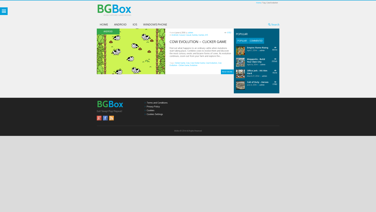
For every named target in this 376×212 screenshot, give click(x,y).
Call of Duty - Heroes (257, 82)
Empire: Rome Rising (257, 47)
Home (258, 3)
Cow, (188, 63)
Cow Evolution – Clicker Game (198, 41)
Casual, (182, 35)
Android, (175, 35)
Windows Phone (155, 24)
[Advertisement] (225, 11)
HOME (104, 24)
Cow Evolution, (212, 63)
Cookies (150, 110)
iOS (135, 24)
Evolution (193, 65)
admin (190, 33)
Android (120, 24)
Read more (227, 72)
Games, (195, 35)
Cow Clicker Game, (197, 63)
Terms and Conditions (157, 102)
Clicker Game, (180, 63)
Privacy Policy (153, 106)
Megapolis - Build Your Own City (256, 60)
